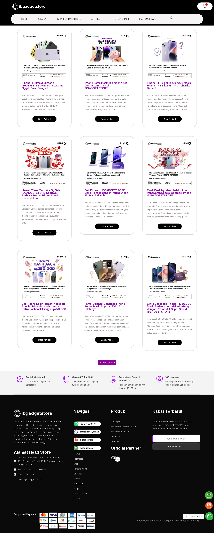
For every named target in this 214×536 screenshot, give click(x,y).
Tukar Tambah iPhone (69, 19)
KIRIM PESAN (175, 446)
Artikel (95, 19)
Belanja (42, 19)
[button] (171, 17)
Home (24, 19)
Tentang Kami (121, 19)
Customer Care (147, 19)
